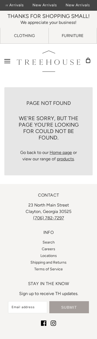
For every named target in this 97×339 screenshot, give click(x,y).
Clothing (24, 35)
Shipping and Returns (48, 262)
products (65, 158)
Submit (69, 307)
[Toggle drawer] (7, 61)
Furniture (73, 35)
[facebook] (43, 323)
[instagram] (53, 323)
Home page (61, 152)
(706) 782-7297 (48, 217)
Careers (48, 249)
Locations (48, 255)
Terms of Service (48, 269)
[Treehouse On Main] (48, 61)
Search (49, 242)
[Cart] (90, 61)
